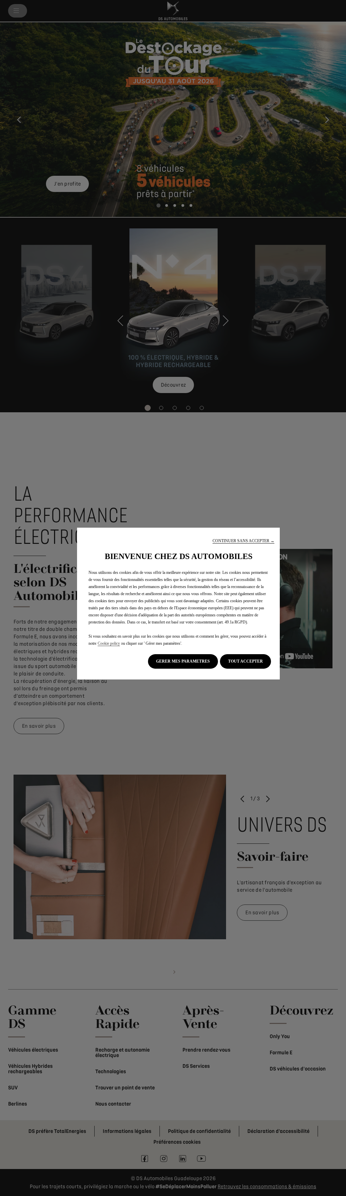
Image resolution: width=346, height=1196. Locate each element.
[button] (243, 541)
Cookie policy (109, 643)
